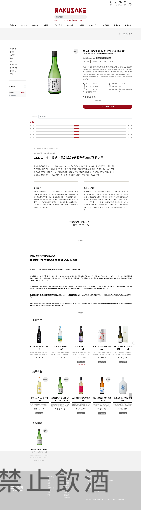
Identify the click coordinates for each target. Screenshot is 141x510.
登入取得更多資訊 (108, 107)
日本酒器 (13, 71)
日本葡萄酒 (13, 68)
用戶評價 (43, 117)
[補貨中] (44, 395)
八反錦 (111, 61)
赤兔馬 (69, 20)
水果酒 (12, 55)
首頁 (120, 34)
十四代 (56, 20)
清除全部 (23, 92)
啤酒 (11, 74)
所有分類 (129, 34)
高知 (105, 61)
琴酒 (11, 61)
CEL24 (75, 20)
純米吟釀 (94, 61)
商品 (124, 34)
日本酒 (12, 52)
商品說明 (34, 117)
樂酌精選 (86, 61)
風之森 (63, 20)
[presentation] (134, 343)
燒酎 (11, 58)
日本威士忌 (13, 65)
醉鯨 (81, 20)
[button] (79, 364)
